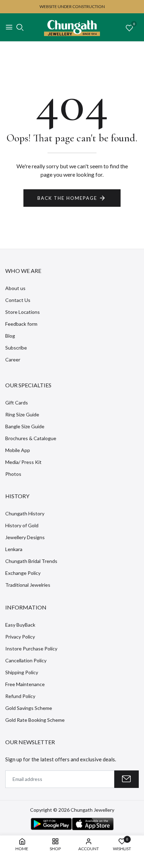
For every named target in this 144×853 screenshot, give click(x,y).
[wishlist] (129, 28)
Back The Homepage (67, 198)
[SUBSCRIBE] (126, 779)
